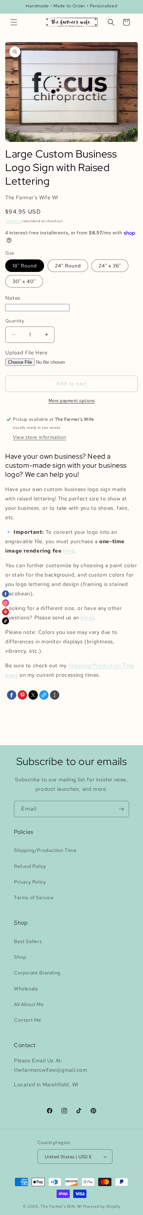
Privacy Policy (30, 882)
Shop (20, 957)
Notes (12, 298)
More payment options (72, 400)
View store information (39, 437)
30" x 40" (24, 281)
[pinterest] (22, 695)
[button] (14, 22)
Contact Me (27, 1020)
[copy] (44, 695)
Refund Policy (30, 866)
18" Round (24, 266)
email (87, 617)
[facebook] (11, 695)
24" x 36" (110, 266)
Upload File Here (26, 352)
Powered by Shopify (101, 1206)
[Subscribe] (121, 809)
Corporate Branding (37, 972)
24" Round (68, 266)
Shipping (13, 221)
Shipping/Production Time (45, 850)
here (68, 550)
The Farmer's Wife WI (61, 1206)
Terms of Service (34, 897)
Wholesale (26, 988)
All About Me (29, 1004)
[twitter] (33, 695)
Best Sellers (28, 941)
